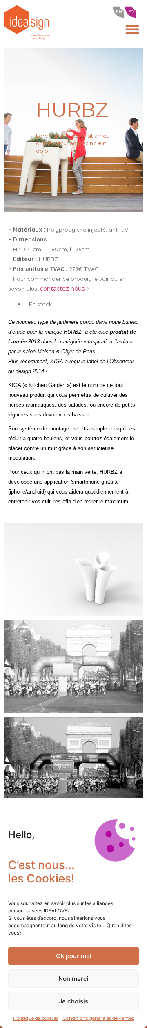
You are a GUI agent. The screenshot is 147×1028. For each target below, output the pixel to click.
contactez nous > (64, 288)
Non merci (73, 979)
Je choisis (73, 1001)
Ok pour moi (73, 956)
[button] (132, 29)
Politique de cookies (35, 1018)
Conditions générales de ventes (98, 1018)
